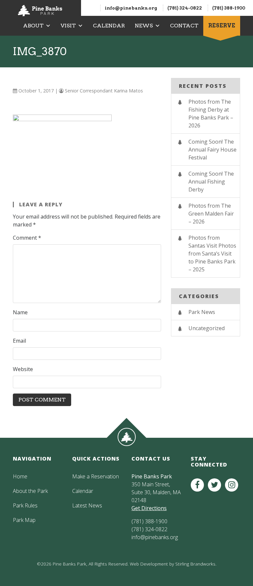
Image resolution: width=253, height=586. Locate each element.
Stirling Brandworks (195, 564)
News (144, 25)
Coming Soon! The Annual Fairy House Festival (212, 149)
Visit (68, 25)
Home (20, 476)
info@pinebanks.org (131, 8)
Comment (27, 237)
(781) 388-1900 (228, 8)
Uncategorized (206, 328)
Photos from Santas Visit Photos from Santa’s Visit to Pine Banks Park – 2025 (212, 253)
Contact (184, 25)
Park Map (24, 520)
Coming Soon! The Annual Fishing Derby (211, 181)
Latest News (87, 505)
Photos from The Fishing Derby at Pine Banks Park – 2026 (210, 113)
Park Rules (25, 505)
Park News (201, 312)
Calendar (109, 25)
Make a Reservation (95, 476)
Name (20, 312)
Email (19, 340)
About (33, 25)
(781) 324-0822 (184, 8)
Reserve (221, 25)
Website (23, 369)
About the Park (30, 491)
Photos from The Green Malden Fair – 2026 (211, 213)
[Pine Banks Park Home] (40, 8)
